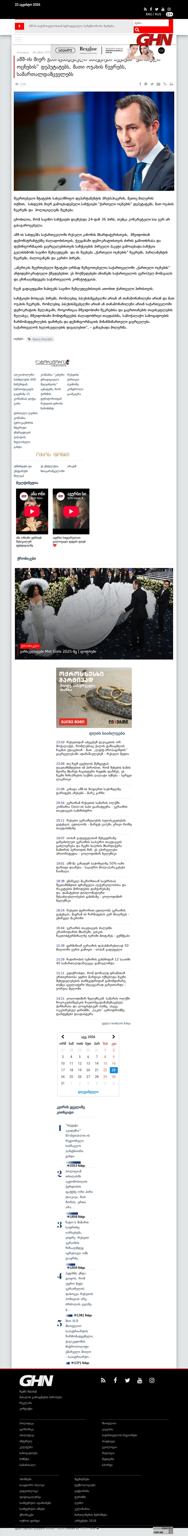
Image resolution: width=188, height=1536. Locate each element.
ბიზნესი (24, 1459)
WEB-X (84, 1528)
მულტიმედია (27, 482)
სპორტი (107, 1465)
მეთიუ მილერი (42, 339)
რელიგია (108, 1453)
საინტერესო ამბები (32, 1509)
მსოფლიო (109, 1423)
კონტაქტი (25, 1408)
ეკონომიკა (26, 1429)
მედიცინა (108, 1459)
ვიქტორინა (82, 1491)
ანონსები (25, 1479)
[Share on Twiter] (152, 84)
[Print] (171, 84)
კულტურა (26, 1447)
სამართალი (27, 1465)
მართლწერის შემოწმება (91, 1515)
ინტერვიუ (25, 1441)
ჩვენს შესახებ (28, 1391)
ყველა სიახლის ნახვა (116, 1023)
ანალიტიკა (26, 1435)
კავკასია (107, 1429)
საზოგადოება (28, 1453)
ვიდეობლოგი (28, 1491)
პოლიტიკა (26, 1423)
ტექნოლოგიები (85, 1485)
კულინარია (82, 1509)
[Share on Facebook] (140, 84)
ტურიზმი (80, 1497)
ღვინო (79, 1503)
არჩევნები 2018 (85, 1520)
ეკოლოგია (109, 1447)
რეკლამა (25, 1403)
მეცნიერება (82, 1479)
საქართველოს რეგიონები (119, 1435)
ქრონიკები (26, 558)
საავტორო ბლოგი (31, 1485)
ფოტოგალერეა (30, 1497)
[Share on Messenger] (146, 84)
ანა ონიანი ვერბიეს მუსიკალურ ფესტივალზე (29, 541)
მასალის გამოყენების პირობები (40, 1397)
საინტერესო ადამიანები (35, 1503)
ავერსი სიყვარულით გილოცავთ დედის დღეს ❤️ (69, 541)
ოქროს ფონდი (29, 1520)
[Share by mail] (158, 84)
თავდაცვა (108, 1441)
